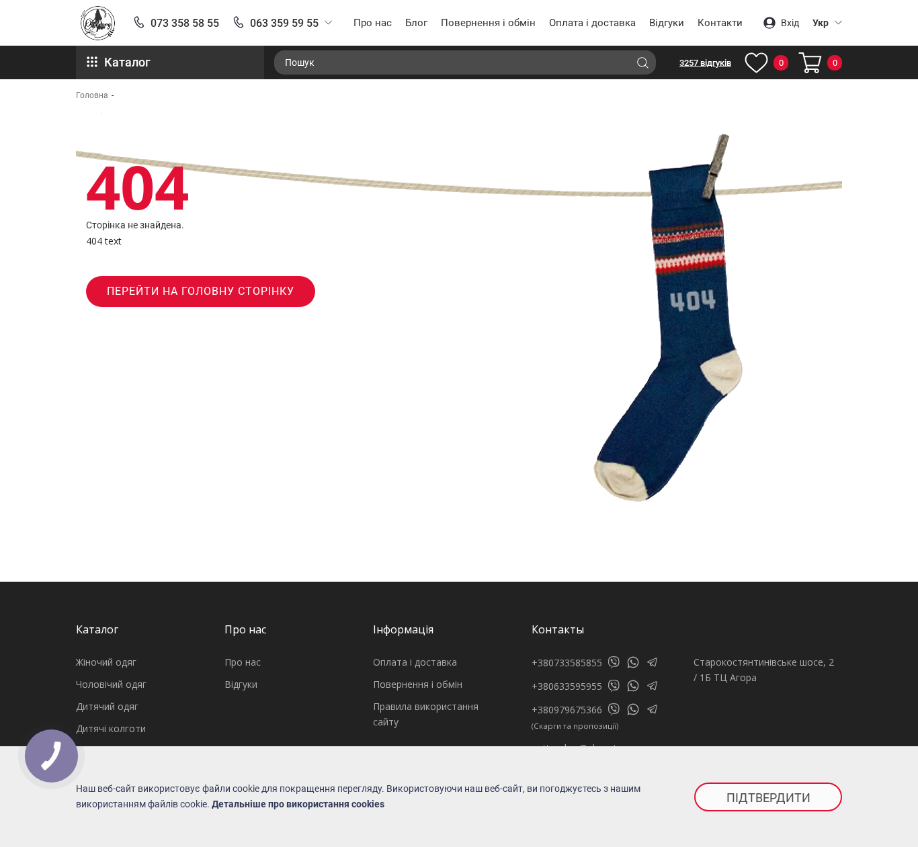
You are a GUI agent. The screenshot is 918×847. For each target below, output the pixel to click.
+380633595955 (567, 686)
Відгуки (666, 23)
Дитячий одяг (107, 706)
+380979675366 (567, 709)
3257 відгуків (705, 63)
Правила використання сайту (425, 714)
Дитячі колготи (111, 728)
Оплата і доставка (592, 23)
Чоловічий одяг (111, 684)
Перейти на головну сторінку (200, 291)
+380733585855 (567, 662)
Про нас (372, 23)
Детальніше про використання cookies (298, 804)
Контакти (720, 23)
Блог (416, 23)
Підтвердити (768, 798)
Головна (92, 95)
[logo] (98, 23)
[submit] (642, 62)
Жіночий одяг (106, 662)
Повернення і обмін (488, 23)
